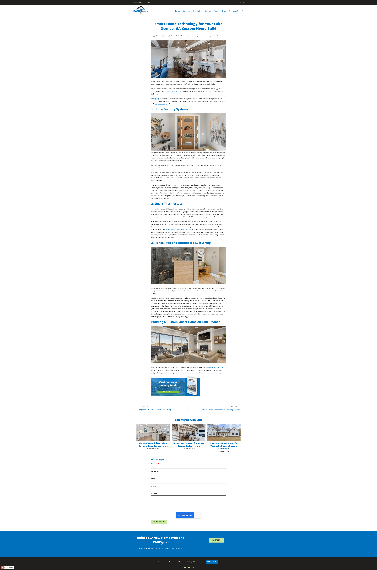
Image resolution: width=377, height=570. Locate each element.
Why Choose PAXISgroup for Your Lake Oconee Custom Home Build (223, 446)
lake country (207, 36)
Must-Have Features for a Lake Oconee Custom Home (188, 444)
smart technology (172, 91)
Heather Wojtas (161, 36)
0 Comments (220, 36)
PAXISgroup (155, 98)
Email (147, 2)
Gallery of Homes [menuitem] (193, 562)
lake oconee (193, 36)
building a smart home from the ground (179, 229)
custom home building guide (215, 367)
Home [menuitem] (160, 562)
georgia (186, 36)
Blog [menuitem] (179, 562)
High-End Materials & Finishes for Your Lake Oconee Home (153, 444)
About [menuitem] (170, 562)
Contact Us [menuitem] (211, 562)
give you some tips (160, 104)
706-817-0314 (138, 2)
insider (200, 36)
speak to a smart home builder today (208, 373)
